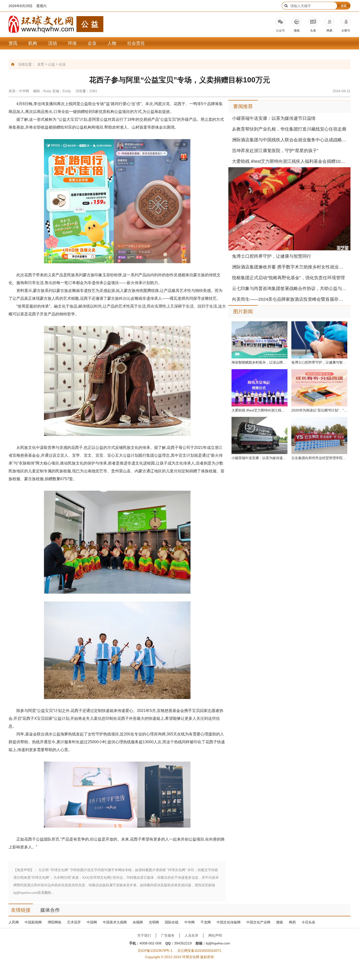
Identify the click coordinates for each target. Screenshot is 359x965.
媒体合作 (50, 910)
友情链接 (21, 910)
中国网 (92, 922)
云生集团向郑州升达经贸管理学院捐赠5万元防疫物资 (319, 458)
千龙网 (206, 922)
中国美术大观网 (115, 922)
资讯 (13, 43)
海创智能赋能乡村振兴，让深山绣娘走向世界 (259, 362)
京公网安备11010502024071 (199, 951)
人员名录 (191, 935)
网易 (292, 922)
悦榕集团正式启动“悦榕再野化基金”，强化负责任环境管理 (288, 277)
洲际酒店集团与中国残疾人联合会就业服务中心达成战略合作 (289, 139)
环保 (72, 43)
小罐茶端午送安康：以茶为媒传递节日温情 (274, 118)
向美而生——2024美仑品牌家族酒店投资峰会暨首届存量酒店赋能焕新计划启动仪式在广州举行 (289, 299)
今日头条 (308, 922)
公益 (51, 64)
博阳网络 (54, 922)
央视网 (138, 922)
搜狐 (279, 922)
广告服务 (168, 935)
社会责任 (136, 43)
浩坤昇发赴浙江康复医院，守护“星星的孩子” (275, 150)
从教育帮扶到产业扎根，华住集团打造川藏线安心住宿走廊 (289, 129)
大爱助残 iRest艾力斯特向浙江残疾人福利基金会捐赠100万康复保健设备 (289, 161)
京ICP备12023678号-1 (155, 951)
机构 (32, 43)
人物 (111, 43)
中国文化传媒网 (229, 922)
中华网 (189, 922)
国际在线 (172, 922)
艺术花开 (74, 922)
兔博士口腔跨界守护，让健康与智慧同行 (271, 256)
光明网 (154, 922)
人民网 (14, 922)
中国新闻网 (33, 922)
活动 (52, 43)
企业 (92, 43)
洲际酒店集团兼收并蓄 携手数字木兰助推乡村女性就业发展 (289, 267)
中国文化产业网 (258, 922)
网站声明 (215, 935)
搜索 (344, 6)
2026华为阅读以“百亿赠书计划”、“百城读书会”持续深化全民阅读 (319, 410)
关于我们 (144, 935)
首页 (40, 64)
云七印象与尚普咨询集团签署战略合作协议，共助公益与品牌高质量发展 (289, 288)
